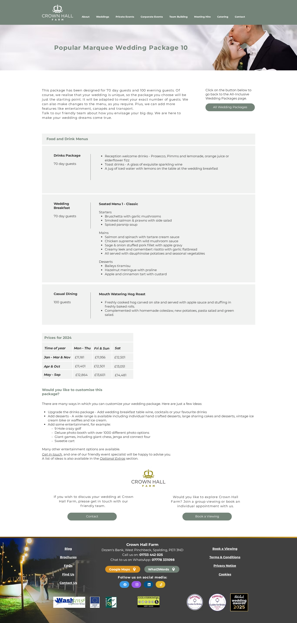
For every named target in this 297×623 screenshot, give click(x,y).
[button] (223, 16)
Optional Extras (112, 458)
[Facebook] (124, 584)
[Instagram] (136, 584)
